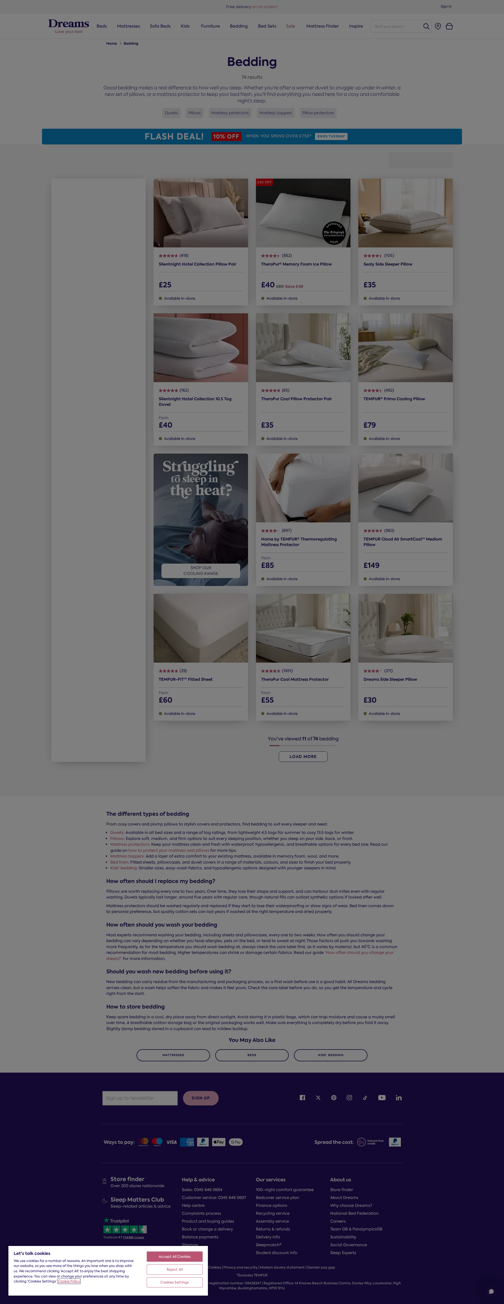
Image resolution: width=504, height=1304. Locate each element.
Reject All (175, 1269)
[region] (108, 1270)
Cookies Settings (174, 1282)
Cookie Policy (69, 1281)
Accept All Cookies (175, 1256)
